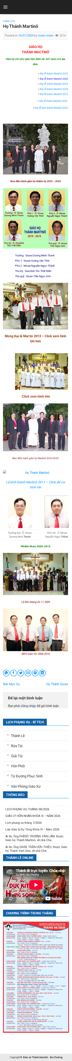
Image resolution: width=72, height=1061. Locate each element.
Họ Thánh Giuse (57, 684)
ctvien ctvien (46, 35)
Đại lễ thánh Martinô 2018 (54, 89)
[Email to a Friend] (28, 673)
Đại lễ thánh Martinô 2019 (54, 83)
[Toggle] (8, 734)
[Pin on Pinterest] (35, 673)
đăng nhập (28, 706)
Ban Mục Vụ (11, 684)
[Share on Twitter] (20, 673)
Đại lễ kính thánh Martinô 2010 (51, 108)
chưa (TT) (9, 21)
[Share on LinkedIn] (42, 673)
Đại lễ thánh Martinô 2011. (53, 101)
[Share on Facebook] (13, 673)
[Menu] (5, 7)
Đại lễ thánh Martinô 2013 (54, 94)
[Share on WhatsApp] (6, 673)
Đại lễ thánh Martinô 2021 (54, 73)
